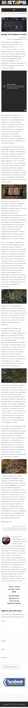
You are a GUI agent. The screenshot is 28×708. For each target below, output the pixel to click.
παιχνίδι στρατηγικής (21, 530)
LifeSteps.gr (14, 3)
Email (3, 649)
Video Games (22, 526)
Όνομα (3, 641)
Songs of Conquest (11, 528)
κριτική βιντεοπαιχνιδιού (9, 530)
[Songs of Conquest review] (14, 24)
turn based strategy (21, 528)
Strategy (19, 49)
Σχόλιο (3, 621)
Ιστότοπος (4, 657)
